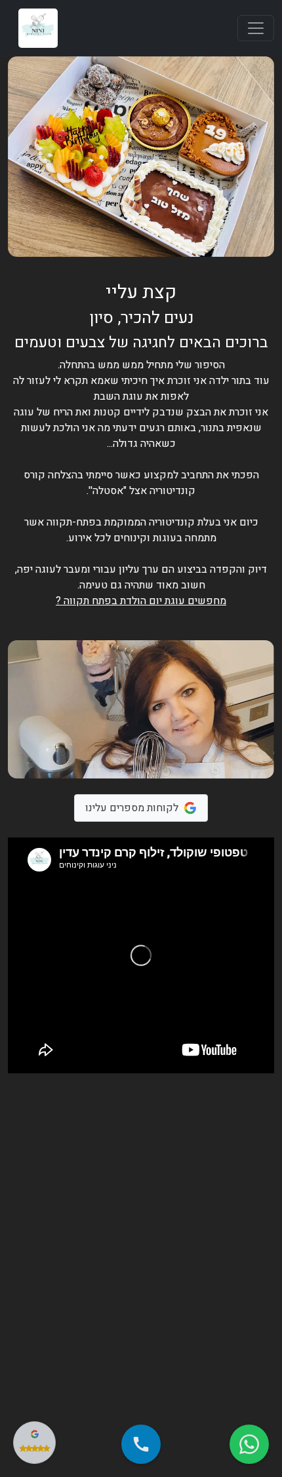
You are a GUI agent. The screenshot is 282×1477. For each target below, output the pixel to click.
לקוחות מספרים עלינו (131, 808)
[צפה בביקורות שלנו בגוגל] (34, 1442)
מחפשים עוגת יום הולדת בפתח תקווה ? (141, 601)
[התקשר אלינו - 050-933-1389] (141, 1444)
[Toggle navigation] (255, 28)
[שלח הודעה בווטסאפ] (249, 1444)
